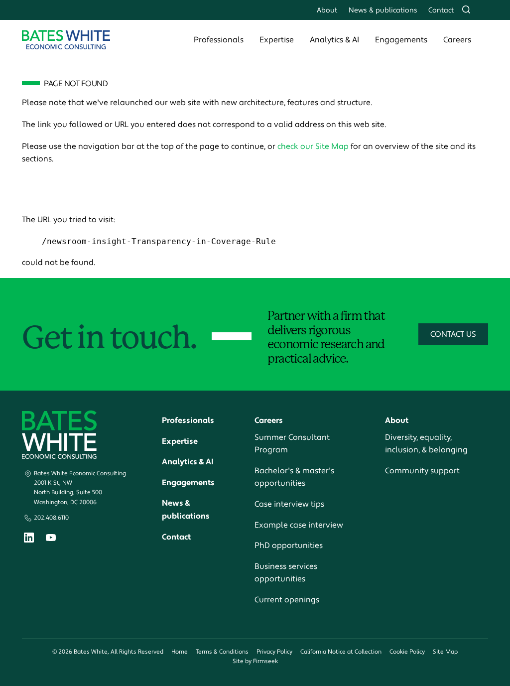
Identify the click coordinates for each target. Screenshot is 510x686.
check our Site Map (313, 146)
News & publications (383, 10)
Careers (457, 40)
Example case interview (299, 525)
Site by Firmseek (255, 661)
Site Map (445, 652)
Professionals (219, 40)
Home (179, 652)
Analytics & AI (334, 40)
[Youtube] (51, 539)
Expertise (276, 40)
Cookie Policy (407, 652)
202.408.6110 (51, 518)
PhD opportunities (289, 545)
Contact (441, 10)
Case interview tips (289, 504)
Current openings (287, 600)
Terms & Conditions (222, 652)
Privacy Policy (274, 652)
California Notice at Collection (341, 652)
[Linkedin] (29, 540)
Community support (422, 471)
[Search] (466, 9)
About (327, 10)
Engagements (401, 40)
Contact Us (453, 334)
